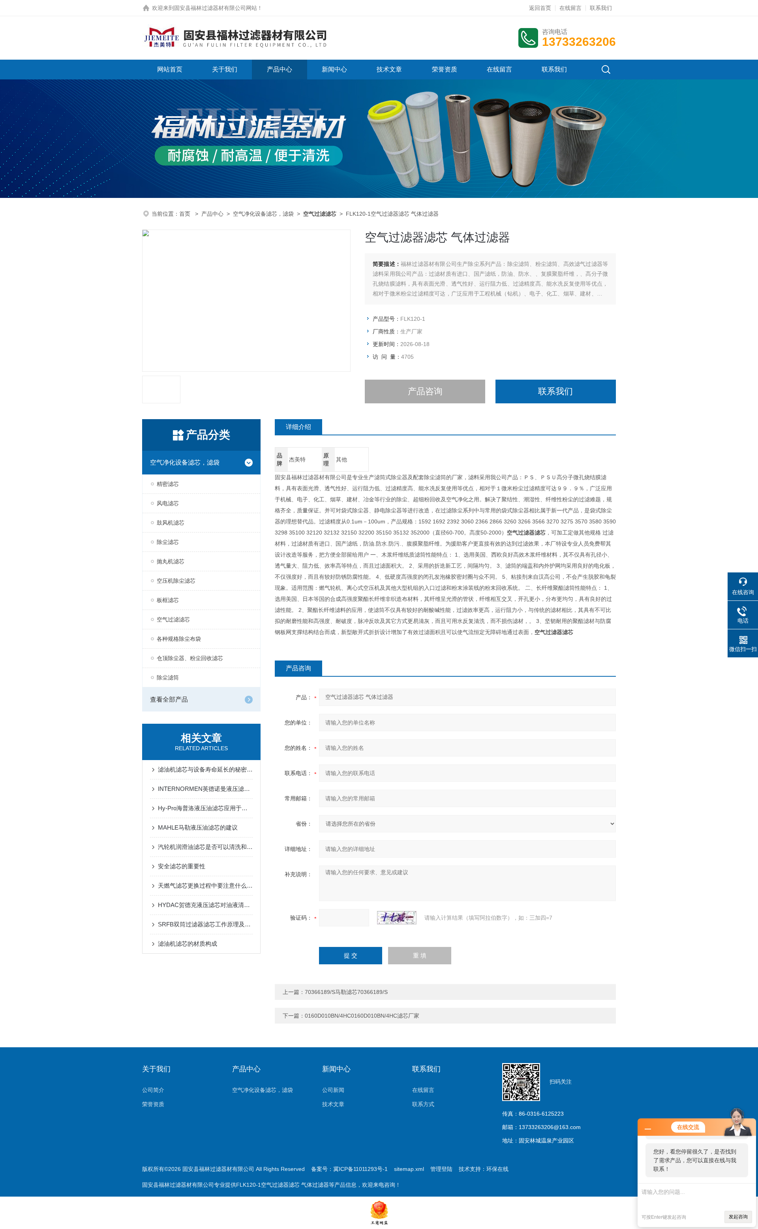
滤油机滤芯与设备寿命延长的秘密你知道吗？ (205, 769)
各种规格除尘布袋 (179, 639)
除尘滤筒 (168, 677)
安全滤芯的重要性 (181, 866)
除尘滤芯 (168, 542)
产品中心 (279, 69)
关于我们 (224, 69)
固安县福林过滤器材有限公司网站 (215, 8)
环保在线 (497, 1169)
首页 (185, 214)
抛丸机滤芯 (170, 561)
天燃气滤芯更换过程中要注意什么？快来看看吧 (205, 885)
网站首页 (169, 69)
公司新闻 (333, 1090)
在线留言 (570, 8)
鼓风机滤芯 (170, 522)
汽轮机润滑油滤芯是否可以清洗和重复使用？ (205, 846)
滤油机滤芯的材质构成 (187, 943)
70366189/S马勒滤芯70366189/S (346, 992)
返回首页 (540, 8)
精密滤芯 (168, 484)
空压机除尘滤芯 (176, 581)
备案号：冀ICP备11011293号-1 (349, 1169)
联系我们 (601, 8)
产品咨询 (425, 391)
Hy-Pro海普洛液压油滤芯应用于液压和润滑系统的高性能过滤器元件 (205, 808)
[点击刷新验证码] (397, 917)
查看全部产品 (169, 699)
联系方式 (423, 1104)
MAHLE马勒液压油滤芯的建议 (198, 827)
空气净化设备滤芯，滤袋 (263, 214)
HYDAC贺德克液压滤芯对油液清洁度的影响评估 (205, 905)
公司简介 (153, 1090)
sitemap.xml (409, 1169)
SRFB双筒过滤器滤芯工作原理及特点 (205, 924)
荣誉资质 (444, 69)
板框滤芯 (168, 600)
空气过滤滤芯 (173, 619)
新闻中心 (334, 69)
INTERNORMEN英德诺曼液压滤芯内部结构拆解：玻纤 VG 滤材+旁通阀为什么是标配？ (205, 788)
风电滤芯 (168, 503)
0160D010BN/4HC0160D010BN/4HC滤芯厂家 (362, 1016)
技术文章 (389, 69)
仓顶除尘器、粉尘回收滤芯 (190, 658)
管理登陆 (441, 1169)
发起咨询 (738, 1217)
